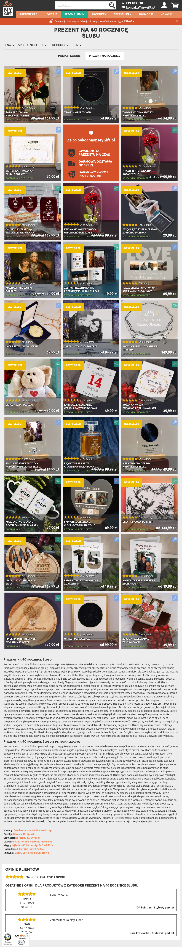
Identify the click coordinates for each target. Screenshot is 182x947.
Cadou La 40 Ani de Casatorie (32, 853)
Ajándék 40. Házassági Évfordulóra (32, 845)
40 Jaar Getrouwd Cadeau (30, 849)
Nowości (166, 14)
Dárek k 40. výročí (23, 834)
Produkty (99, 14)
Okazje (52, 14)
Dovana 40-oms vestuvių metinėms (31, 842)
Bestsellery (122, 14)
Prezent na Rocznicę (104, 55)
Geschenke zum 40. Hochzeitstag (33, 830)
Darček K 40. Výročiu (27, 838)
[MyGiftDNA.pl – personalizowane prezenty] (8, 9)
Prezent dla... (30, 14)
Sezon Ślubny (74, 14)
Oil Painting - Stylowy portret (155, 908)
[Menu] (27, 934)
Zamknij (177, 21)
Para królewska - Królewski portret (152, 933)
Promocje (145, 14)
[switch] (21, 942)
